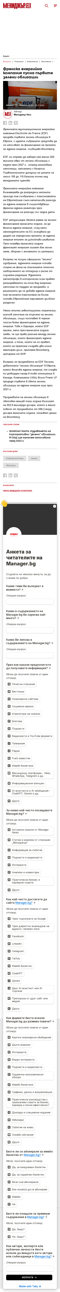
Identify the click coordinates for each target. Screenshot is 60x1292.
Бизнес (6, 56)
